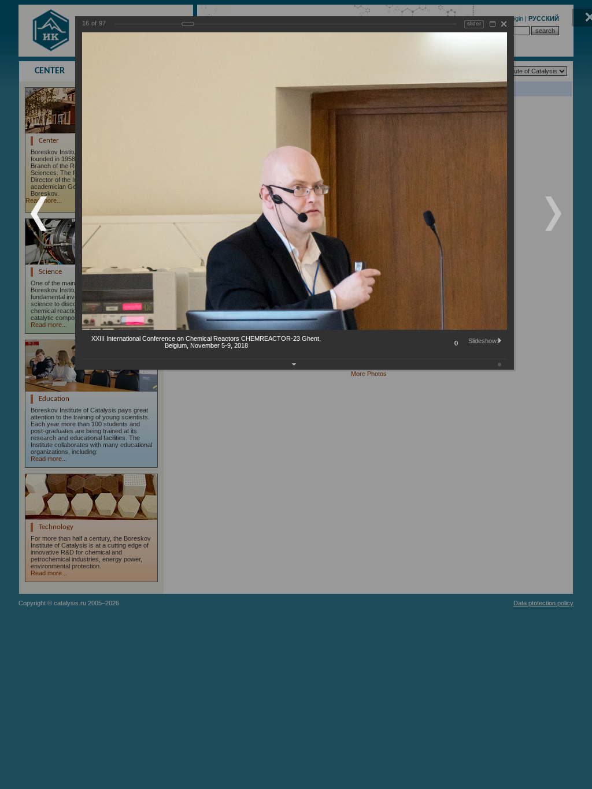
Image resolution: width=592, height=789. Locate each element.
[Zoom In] (492, 23)
